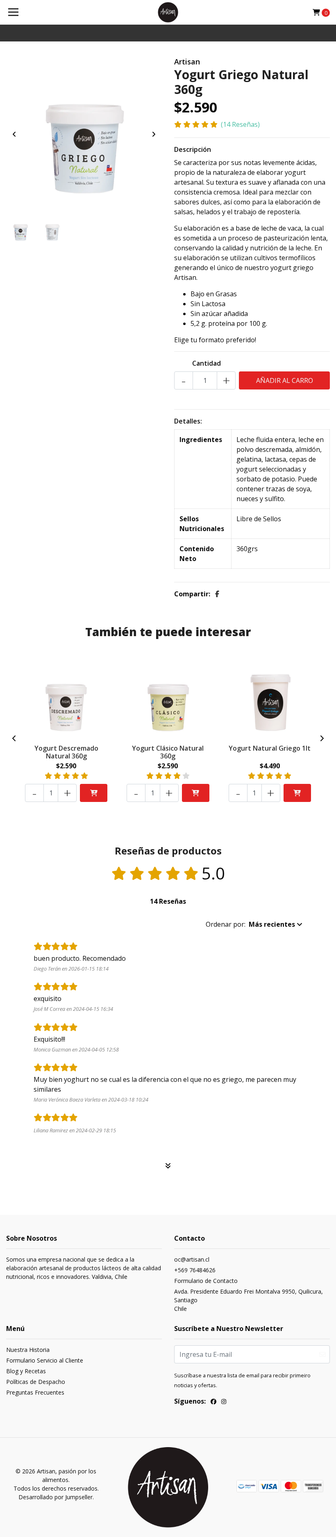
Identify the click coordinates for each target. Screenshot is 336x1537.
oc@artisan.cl (191, 1259)
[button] (254, 924)
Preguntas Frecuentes (35, 1392)
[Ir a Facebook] (213, 1402)
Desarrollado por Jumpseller (55, 1497)
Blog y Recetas (26, 1371)
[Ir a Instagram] (223, 1402)
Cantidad (206, 363)
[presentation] (14, 134)
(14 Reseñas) (240, 124)
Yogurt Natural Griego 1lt (270, 748)
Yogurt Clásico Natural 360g (168, 752)
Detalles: (188, 421)
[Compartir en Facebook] (217, 593)
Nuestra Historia (28, 1350)
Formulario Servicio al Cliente (44, 1360)
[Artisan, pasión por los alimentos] (168, 12)
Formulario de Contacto (206, 1281)
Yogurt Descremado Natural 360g (66, 752)
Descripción (192, 149)
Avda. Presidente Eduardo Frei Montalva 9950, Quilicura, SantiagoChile (248, 1300)
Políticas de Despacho (35, 1382)
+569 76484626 (195, 1270)
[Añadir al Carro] (93, 793)
